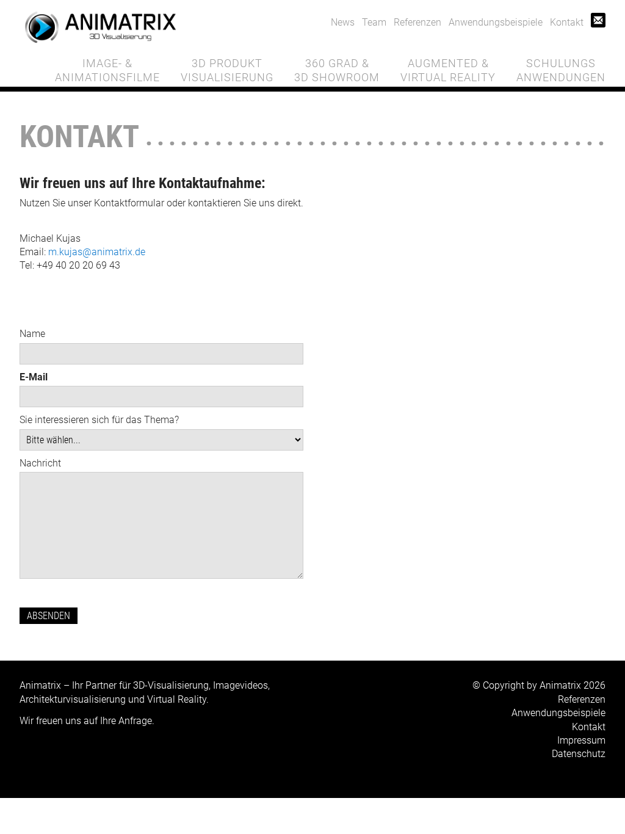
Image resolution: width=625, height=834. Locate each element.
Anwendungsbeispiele (496, 22)
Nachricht (40, 463)
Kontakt (566, 22)
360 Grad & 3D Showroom (337, 70)
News (343, 22)
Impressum (581, 740)
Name (32, 333)
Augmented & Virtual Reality (448, 70)
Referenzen (417, 22)
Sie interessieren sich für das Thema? (99, 420)
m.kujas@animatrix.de (96, 252)
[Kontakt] (598, 22)
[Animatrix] (100, 27)
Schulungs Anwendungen (560, 70)
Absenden (48, 616)
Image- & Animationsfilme (107, 70)
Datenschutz (578, 754)
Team (374, 22)
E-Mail (34, 377)
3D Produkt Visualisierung (227, 70)
